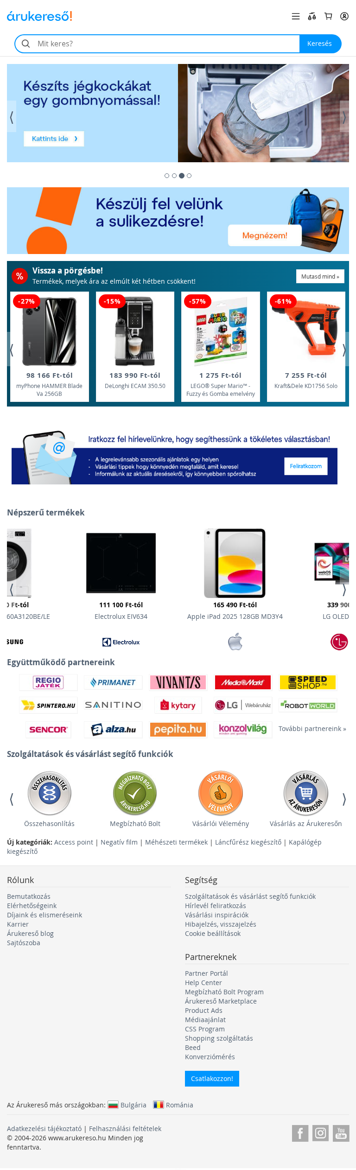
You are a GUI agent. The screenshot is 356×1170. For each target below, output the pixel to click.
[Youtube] (341, 1132)
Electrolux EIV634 (121, 610)
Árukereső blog (30, 933)
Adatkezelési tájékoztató (44, 1128)
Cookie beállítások (213, 933)
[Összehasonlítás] (312, 16)
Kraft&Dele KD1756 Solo (305, 379)
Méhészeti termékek (176, 842)
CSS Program (205, 1028)
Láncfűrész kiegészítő (248, 842)
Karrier (18, 924)
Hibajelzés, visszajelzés (220, 924)
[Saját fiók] (344, 16)
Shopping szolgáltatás (219, 1038)
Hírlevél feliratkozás (215, 905)
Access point (73, 842)
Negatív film (119, 842)
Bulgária (133, 1104)
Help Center (203, 982)
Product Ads (203, 1010)
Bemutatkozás (29, 896)
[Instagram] (320, 1132)
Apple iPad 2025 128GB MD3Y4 (235, 610)
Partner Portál (206, 973)
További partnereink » (308, 728)
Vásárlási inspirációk (216, 914)
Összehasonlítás (49, 823)
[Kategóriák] (296, 16)
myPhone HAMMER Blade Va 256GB (49, 384)
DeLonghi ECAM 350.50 (135, 379)
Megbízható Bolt (135, 823)
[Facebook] (300, 1132)
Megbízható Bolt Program (224, 991)
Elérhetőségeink (32, 905)
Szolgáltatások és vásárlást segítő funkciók (250, 896)
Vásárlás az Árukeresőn (306, 823)
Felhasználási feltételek (125, 1128)
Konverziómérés (210, 1056)
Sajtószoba (23, 942)
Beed (193, 1047)
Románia (179, 1104)
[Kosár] (328, 16)
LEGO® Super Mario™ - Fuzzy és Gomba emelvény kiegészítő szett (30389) (220, 384)
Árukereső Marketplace (221, 1001)
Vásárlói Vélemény (220, 823)
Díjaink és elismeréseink (44, 914)
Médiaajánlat (205, 1019)
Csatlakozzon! (212, 1078)
